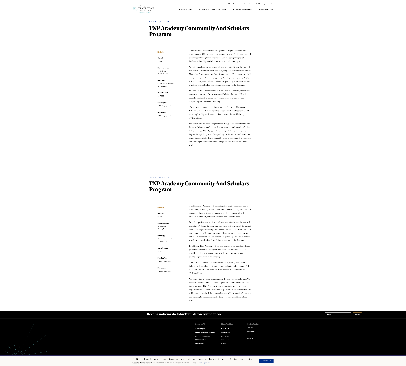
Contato (258, 4)
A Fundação (185, 9)
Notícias (251, 4)
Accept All (266, 361)
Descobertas (266, 9)
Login (264, 4)
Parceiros (199, 343)
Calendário (244, 4)
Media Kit (225, 329)
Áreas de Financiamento (212, 9)
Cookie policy (203, 362)
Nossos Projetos (242, 9)
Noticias (225, 336)
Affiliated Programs (233, 4)
